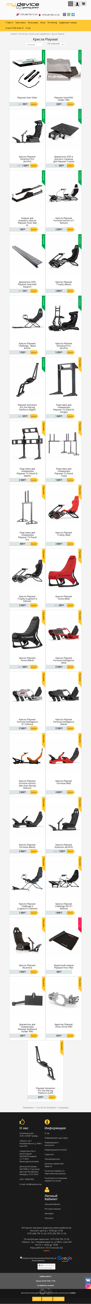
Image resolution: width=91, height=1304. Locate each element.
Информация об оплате (56, 1149)
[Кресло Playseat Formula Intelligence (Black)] (64, 716)
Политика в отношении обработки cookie (56, 1179)
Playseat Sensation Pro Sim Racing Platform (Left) (45, 1090)
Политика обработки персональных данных (55, 1172)
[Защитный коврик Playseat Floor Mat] (64, 962)
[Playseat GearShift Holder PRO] (64, 95)
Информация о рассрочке (52, 1143)
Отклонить (47, 1299)
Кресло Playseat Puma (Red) (63, 597)
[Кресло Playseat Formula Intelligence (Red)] (64, 655)
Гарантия (49, 1154)
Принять (37, 1299)
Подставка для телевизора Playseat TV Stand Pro (27, 536)
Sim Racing (52, 22)
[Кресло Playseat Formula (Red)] (64, 778)
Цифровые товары (68, 22)
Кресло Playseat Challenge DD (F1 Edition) (63, 906)
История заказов (53, 1209)
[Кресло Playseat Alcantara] (27, 962)
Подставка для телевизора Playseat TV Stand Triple (64, 472)
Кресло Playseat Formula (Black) (27, 846)
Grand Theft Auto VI (14, 28)
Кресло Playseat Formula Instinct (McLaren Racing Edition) (27, 784)
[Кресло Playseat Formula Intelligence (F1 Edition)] (27, 716)
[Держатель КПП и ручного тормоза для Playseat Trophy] (64, 154)
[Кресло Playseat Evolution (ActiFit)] (64, 842)
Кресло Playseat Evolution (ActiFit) (64, 846)
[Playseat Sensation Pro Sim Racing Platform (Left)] (45, 1085)
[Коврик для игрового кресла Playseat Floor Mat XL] (27, 215)
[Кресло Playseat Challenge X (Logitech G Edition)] (27, 901)
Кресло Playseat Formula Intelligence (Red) (63, 660)
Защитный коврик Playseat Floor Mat (64, 966)
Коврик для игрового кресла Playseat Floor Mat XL (27, 221)
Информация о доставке (56, 1138)
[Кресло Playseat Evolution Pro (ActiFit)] (27, 154)
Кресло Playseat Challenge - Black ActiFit (27, 345)
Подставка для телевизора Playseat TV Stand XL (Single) (63, 408)
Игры (42, 22)
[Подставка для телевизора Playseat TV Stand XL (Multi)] (27, 466)
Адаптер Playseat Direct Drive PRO (64, 1025)
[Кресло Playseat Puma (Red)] (64, 593)
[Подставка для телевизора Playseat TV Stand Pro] (27, 530)
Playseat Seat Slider (27, 97)
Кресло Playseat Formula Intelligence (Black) (63, 721)
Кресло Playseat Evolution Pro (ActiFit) (27, 159)
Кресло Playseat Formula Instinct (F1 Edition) (63, 220)
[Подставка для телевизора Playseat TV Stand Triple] (64, 466)
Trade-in (9, 22)
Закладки (49, 1213)
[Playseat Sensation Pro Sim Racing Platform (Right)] (27, 402)
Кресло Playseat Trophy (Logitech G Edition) (27, 598)
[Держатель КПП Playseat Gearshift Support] (27, 279)
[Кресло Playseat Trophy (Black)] (64, 279)
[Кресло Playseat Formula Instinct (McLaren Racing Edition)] (27, 778)
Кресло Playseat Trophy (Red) (63, 533)
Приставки (20, 22)
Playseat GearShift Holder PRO (63, 98)
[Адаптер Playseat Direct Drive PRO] (64, 1021)
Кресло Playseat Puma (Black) (27, 659)
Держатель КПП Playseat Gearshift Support (27, 284)
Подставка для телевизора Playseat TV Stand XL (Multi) (27, 472)
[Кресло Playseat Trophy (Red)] (64, 530)
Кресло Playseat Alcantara (27, 966)
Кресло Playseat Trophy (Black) (63, 283)
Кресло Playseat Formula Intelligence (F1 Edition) (27, 721)
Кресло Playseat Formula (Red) (63, 782)
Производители (52, 1159)
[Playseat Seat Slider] (27, 95)
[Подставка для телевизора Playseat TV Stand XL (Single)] (64, 402)
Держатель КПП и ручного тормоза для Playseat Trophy (63, 159)
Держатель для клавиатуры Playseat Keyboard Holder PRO (27, 1028)
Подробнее (59, 1299)
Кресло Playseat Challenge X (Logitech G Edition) (27, 906)
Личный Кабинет (52, 1204)
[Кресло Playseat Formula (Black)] (27, 842)
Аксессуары (33, 22)
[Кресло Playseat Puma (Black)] (27, 655)
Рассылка (49, 1218)
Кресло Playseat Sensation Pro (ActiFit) (63, 345)
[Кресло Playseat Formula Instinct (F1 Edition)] (64, 215)
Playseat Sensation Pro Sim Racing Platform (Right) (27, 407)
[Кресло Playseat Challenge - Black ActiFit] (27, 340)
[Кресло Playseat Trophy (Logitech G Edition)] (27, 593)
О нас (28, 28)
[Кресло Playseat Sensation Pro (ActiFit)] (64, 340)
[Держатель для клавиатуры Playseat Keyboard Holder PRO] (27, 1021)
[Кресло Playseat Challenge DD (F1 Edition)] (64, 901)
